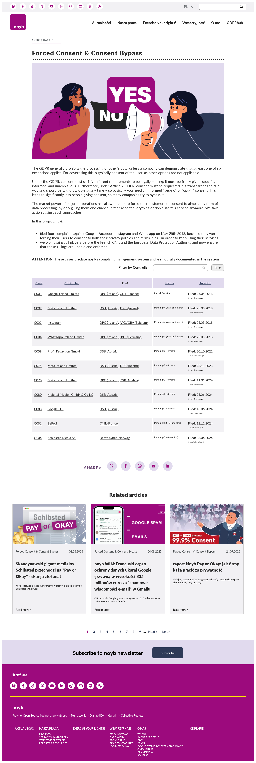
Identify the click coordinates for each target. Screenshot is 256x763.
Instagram (54, 322)
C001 (38, 293)
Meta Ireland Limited (62, 308)
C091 (38, 423)
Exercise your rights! (159, 22)
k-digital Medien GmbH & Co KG (70, 394)
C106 (38, 438)
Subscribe (168, 653)
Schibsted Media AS (62, 438)
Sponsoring (117, 740)
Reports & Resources (53, 743)
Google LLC (56, 409)
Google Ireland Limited (63, 293)
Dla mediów (97, 715)
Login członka (119, 746)
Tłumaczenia (78, 715)
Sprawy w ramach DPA (53, 737)
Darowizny (117, 737)
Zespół (141, 734)
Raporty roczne (148, 737)
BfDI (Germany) (130, 337)
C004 (38, 337)
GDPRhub (235, 22)
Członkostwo (119, 734)
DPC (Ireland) (109, 293)
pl (186, 6)
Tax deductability (121, 743)
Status (169, 283)
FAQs (140, 740)
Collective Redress (132, 715)
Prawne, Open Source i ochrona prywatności (39, 715)
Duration (205, 283)
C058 (38, 351)
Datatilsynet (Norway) (115, 438)
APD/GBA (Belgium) (134, 322)
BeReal (52, 423)
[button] (112, 466)
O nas (215, 22)
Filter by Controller (134, 267)
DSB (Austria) (109, 308)
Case (38, 283)
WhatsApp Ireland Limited (66, 337)
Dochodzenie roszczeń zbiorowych (161, 746)
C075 (38, 365)
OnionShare (145, 749)
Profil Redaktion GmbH (64, 351)
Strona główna (41, 39)
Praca (141, 743)
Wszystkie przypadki (52, 740)
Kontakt (112, 715)
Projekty (45, 734)
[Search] (241, 7)
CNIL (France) (129, 293)
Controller (71, 283)
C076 (38, 380)
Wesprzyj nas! (193, 22)
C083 (38, 409)
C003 (38, 322)
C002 (38, 308)
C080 (38, 394)
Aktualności (101, 22)
